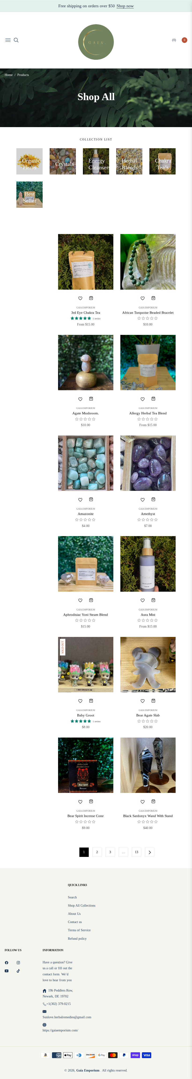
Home (9, 75)
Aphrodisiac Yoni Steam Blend (85, 615)
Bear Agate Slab (148, 715)
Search (72, 897)
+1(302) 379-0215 (58, 1004)
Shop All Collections (81, 905)
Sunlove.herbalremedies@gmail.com (67, 1017)
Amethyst (148, 514)
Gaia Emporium (85, 308)
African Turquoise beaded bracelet (148, 312)
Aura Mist (148, 615)
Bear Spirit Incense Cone (85, 816)
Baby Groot (85, 715)
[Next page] (149, 852)
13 (136, 852)
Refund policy (77, 938)
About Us (74, 914)
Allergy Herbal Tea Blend (148, 413)
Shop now (125, 6)
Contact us (75, 922)
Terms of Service (79, 930)
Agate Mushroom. (85, 413)
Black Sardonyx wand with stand (148, 816)
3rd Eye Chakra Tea (85, 312)
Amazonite (86, 514)
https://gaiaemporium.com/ (60, 1030)
